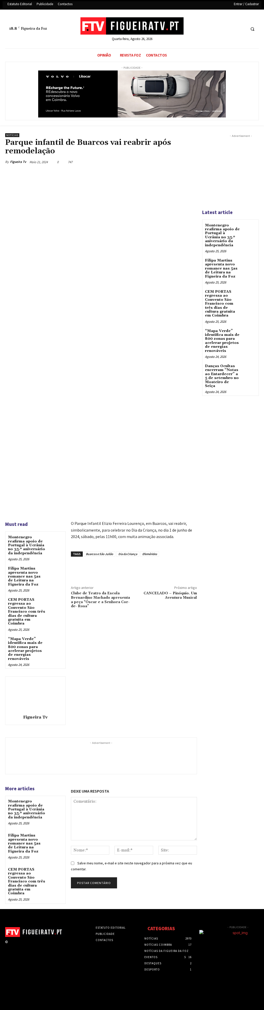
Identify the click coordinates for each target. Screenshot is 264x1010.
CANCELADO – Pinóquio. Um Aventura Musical (170, 595)
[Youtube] (241, 29)
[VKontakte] (38, 946)
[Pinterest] (176, 162)
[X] (231, 29)
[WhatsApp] (188, 162)
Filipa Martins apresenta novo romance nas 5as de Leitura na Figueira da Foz (24, 576)
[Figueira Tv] (35, 694)
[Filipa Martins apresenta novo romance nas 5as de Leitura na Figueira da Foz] (55, 573)
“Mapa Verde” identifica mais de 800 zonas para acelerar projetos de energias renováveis (25, 649)
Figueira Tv (18, 162)
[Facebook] (222, 29)
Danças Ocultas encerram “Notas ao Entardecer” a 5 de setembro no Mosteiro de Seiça (222, 376)
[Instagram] (20, 946)
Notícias (12, 135)
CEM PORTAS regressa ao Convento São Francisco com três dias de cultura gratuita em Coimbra (26, 611)
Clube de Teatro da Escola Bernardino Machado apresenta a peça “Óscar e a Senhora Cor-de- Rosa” (100, 600)
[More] (169, 568)
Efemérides (149, 554)
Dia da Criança (127, 554)
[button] (252, 29)
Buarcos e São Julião (99, 554)
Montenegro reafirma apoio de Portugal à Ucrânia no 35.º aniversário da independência (26, 545)
